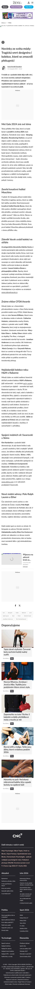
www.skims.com (7, 482)
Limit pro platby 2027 (25, 948)
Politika (4, 910)
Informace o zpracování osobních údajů (14, 977)
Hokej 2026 (23, 920)
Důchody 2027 (24, 951)
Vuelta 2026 (23, 866)
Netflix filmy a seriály (7, 956)
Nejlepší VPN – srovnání (7, 954)
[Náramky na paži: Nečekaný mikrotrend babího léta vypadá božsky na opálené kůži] (17, 769)
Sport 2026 (24, 910)
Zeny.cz (3, 23)
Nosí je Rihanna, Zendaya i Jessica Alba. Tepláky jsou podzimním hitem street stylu (17, 684)
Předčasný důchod (24, 943)
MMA (21, 915)
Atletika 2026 (23, 928)
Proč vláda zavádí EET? (7, 922)
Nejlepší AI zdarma (6, 948)
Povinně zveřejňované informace (21, 984)
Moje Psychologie (7, 851)
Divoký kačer (4, 930)
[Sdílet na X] (19, 605)
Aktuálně (5, 873)
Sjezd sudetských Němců (8, 920)
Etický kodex (8, 984)
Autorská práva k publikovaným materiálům (17, 973)
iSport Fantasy (11, 854)
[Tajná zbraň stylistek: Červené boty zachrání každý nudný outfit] (17, 639)
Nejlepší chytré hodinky (7, 951)
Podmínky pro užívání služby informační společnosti (17, 975)
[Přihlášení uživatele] (29, 3)
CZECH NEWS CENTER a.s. (24, 964)
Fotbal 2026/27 (24, 918)
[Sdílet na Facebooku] (15, 605)
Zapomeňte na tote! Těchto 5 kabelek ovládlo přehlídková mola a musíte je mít (17, 717)
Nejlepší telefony (6, 946)
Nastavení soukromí (11, 979)
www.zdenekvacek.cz (9, 292)
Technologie (6, 938)
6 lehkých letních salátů (26, 903)
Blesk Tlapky (18, 851)
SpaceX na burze (5, 943)
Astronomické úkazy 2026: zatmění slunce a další (26, 889)
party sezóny (28, 383)
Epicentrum (4, 878)
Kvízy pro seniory (6, 888)
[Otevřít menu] (32, 3)
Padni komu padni (6, 925)
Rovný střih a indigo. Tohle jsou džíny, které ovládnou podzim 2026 (17, 749)
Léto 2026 (24, 873)
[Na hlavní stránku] (17, 2)
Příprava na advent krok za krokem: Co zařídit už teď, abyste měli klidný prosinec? (28, 557)
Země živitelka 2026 (25, 956)
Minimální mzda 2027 (25, 954)
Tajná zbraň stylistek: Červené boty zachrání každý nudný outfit (17, 652)
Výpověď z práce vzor (7, 927)
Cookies (28, 977)
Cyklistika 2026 (24, 931)
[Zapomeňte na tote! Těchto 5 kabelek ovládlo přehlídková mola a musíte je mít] (17, 704)
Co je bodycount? (6, 893)
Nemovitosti (11, 857)
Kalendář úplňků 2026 (7, 891)
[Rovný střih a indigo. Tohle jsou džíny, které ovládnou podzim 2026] (17, 736)
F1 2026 (22, 926)
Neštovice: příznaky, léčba (8, 881)
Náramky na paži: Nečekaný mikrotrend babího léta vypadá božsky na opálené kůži (17, 782)
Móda (9, 23)
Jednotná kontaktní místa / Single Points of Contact (17, 982)
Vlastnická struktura (23, 979)
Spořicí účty (23, 946)
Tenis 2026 (23, 923)
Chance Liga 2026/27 (10, 866)
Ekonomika (24, 938)
